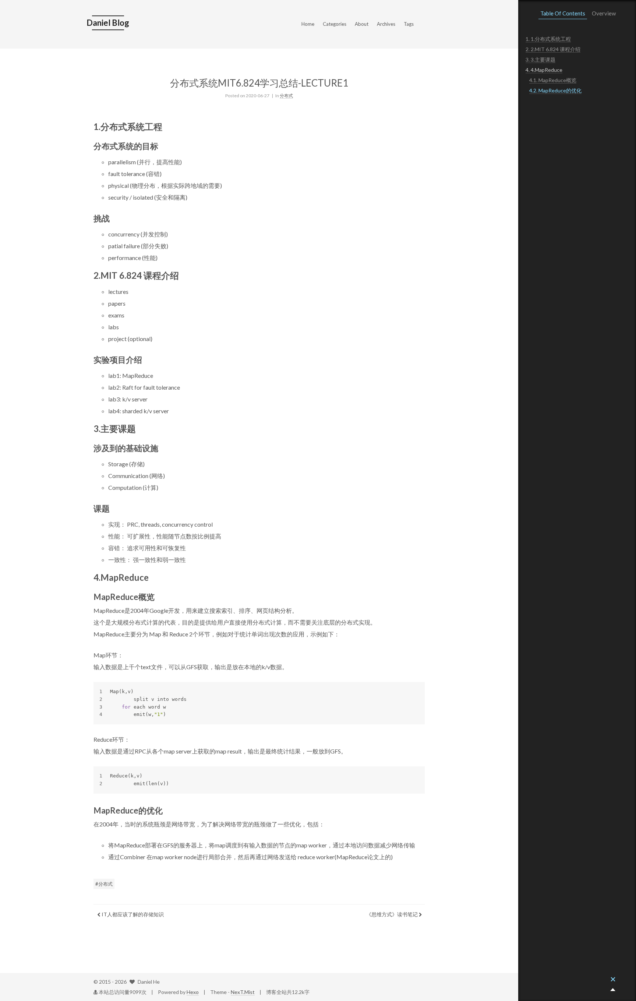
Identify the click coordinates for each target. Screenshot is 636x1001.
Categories (334, 24)
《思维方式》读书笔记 (392, 914)
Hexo (193, 992)
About (361, 24)
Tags (409, 24)
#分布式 (104, 884)
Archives (386, 24)
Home (307, 24)
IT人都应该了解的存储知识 (132, 914)
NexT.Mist (243, 992)
